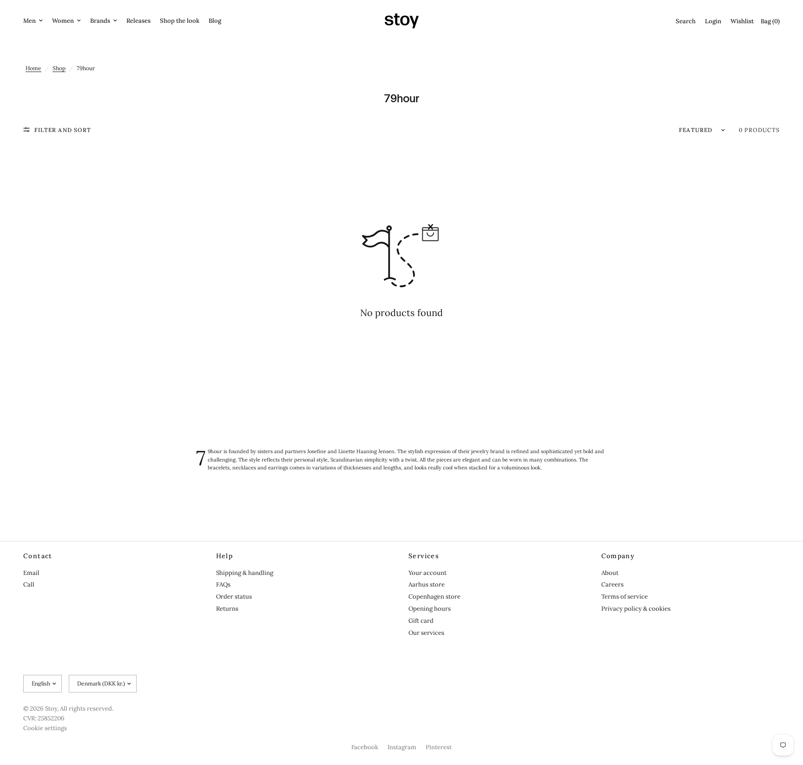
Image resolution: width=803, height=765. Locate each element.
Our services (426, 633)
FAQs (223, 584)
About (610, 573)
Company (618, 556)
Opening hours (429, 609)
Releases (138, 21)
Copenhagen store (434, 596)
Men (29, 21)
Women (63, 21)
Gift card (421, 621)
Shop (59, 68)
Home (33, 68)
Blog (215, 21)
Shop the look (179, 21)
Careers (612, 584)
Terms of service (624, 596)
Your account (427, 573)
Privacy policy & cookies (636, 609)
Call (28, 584)
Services (423, 556)
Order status (234, 596)
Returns (227, 609)
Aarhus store (426, 584)
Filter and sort (62, 129)
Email (31, 573)
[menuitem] (35, 21)
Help (224, 556)
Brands (100, 21)
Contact (38, 556)
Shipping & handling (244, 573)
